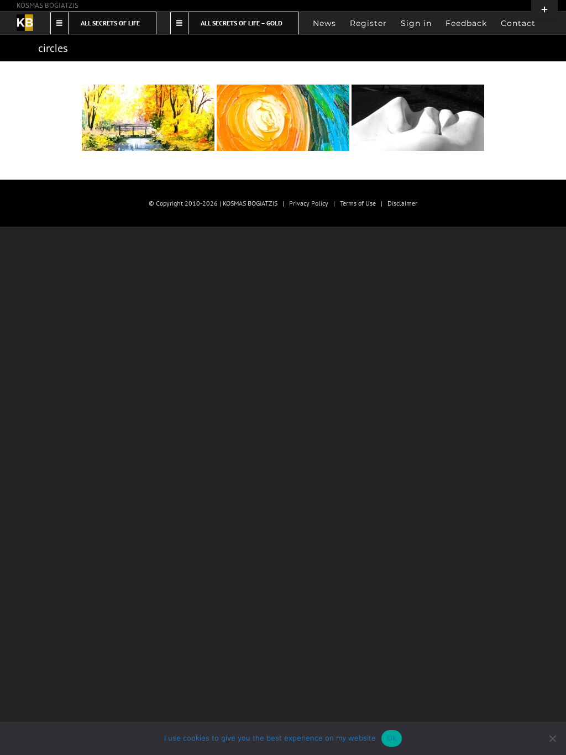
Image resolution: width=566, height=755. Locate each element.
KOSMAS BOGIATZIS (47, 5)
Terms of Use (358, 203)
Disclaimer (402, 203)
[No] (552, 738)
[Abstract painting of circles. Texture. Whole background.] (148, 118)
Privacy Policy (308, 203)
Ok (392, 737)
